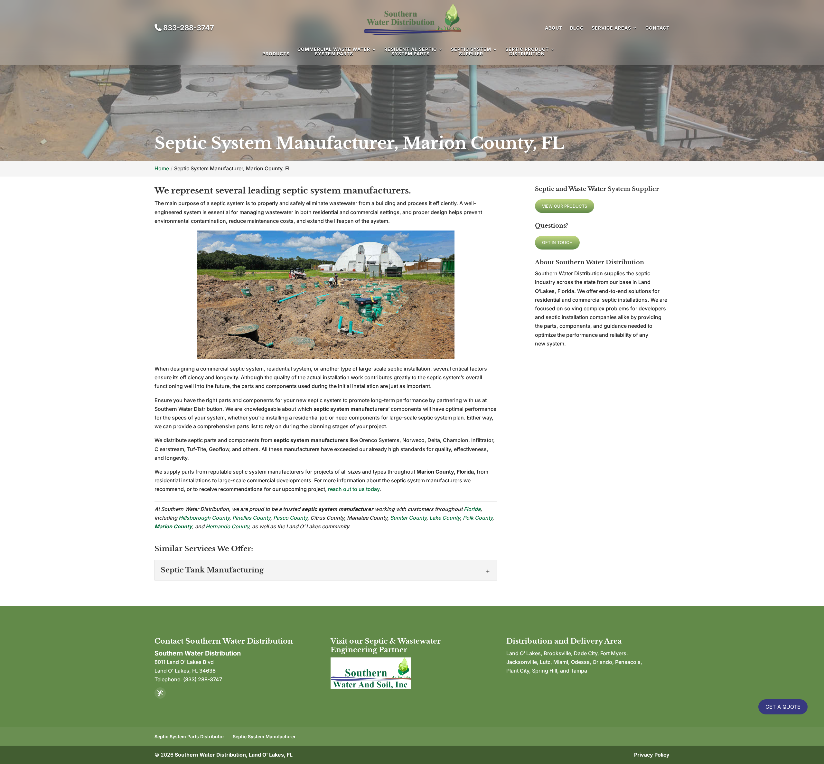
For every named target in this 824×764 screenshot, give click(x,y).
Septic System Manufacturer (264, 736)
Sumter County (408, 517)
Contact (657, 28)
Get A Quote (783, 706)
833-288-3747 (188, 28)
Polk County (477, 517)
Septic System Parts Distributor (189, 736)
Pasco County (290, 517)
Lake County (444, 517)
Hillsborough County (204, 517)
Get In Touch (557, 242)
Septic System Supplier (471, 51)
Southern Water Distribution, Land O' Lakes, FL (234, 754)
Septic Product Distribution (527, 51)
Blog (577, 28)
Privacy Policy (652, 754)
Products (276, 54)
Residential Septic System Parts (410, 51)
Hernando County (227, 526)
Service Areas (611, 28)
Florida (472, 509)
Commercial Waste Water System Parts (333, 51)
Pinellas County (251, 517)
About (553, 28)
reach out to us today (353, 489)
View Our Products (564, 206)
